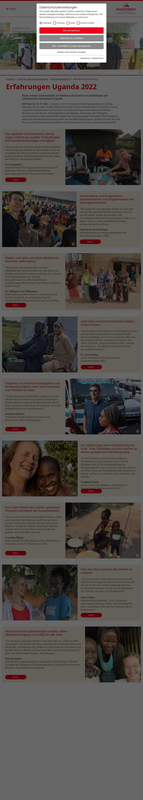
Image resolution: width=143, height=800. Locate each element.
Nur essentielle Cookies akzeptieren (71, 46)
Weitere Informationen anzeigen (71, 52)
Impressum (85, 58)
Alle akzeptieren (71, 30)
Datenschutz (98, 58)
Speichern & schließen (71, 38)
